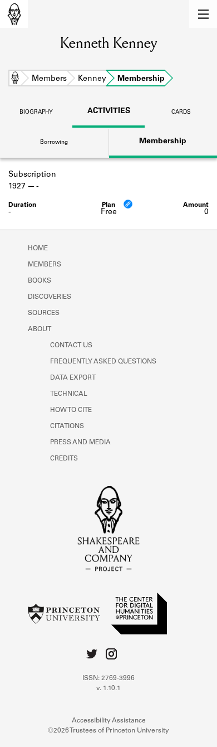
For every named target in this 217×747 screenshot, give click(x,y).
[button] (203, 14)
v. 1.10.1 (108, 688)
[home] (14, 14)
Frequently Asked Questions (103, 361)
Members (49, 79)
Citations (67, 426)
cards (181, 112)
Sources (44, 313)
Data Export (73, 378)
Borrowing (54, 142)
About (39, 329)
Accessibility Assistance (109, 720)
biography (36, 112)
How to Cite (71, 410)
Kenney (92, 79)
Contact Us (71, 345)
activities (108, 111)
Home (15, 79)
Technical (68, 394)
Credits (64, 458)
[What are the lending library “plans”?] (128, 204)
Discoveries (49, 297)
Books (39, 281)
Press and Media (80, 442)
